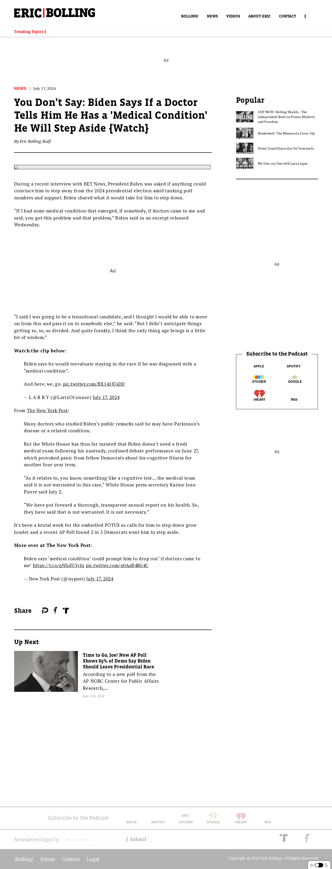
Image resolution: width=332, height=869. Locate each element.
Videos (233, 16)
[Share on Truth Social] (65, 610)
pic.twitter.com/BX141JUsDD (94, 384)
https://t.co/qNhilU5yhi (59, 565)
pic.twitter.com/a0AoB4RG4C (117, 565)
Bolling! (190, 16)
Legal (93, 858)
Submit (138, 839)
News (212, 16)
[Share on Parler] (45, 610)
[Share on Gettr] (55, 610)
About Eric (259, 16)
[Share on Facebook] (37, 611)
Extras (48, 858)
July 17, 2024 (106, 397)
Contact (287, 16)
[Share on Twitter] (39, 611)
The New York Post (47, 410)
